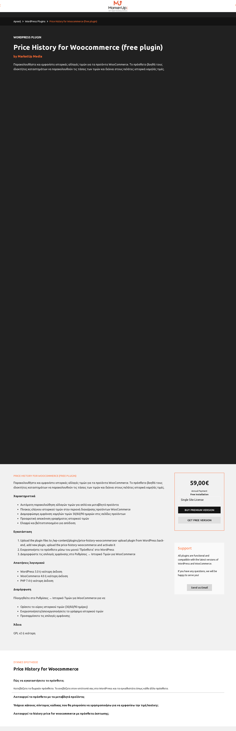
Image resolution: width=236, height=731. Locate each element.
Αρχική (17, 21)
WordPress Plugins (35, 21)
